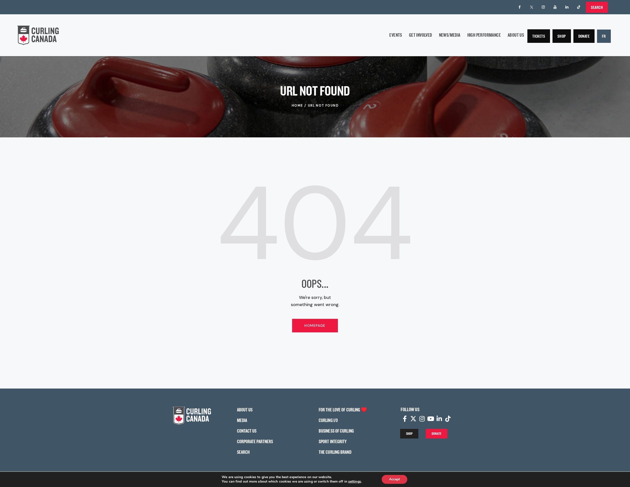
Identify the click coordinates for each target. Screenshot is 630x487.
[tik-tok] (578, 7)
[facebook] (519, 7)
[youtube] (555, 7)
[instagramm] (543, 7)
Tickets (538, 36)
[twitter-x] (531, 7)
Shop (561, 36)
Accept (394, 479)
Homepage (314, 325)
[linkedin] (567, 7)
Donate (584, 36)
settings (354, 481)
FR (604, 36)
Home (297, 105)
